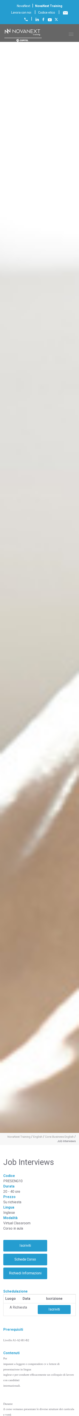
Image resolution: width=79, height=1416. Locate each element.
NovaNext (23, 6)
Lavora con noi (21, 12)
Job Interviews (66, 1141)
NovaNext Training (19, 1136)
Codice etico (46, 12)
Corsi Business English (59, 1136)
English (37, 1136)
